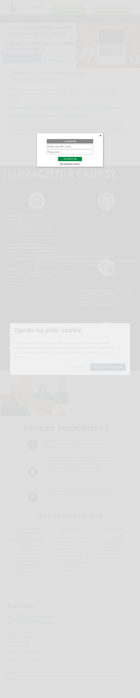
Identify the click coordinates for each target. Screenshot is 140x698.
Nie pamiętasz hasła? (70, 164)
